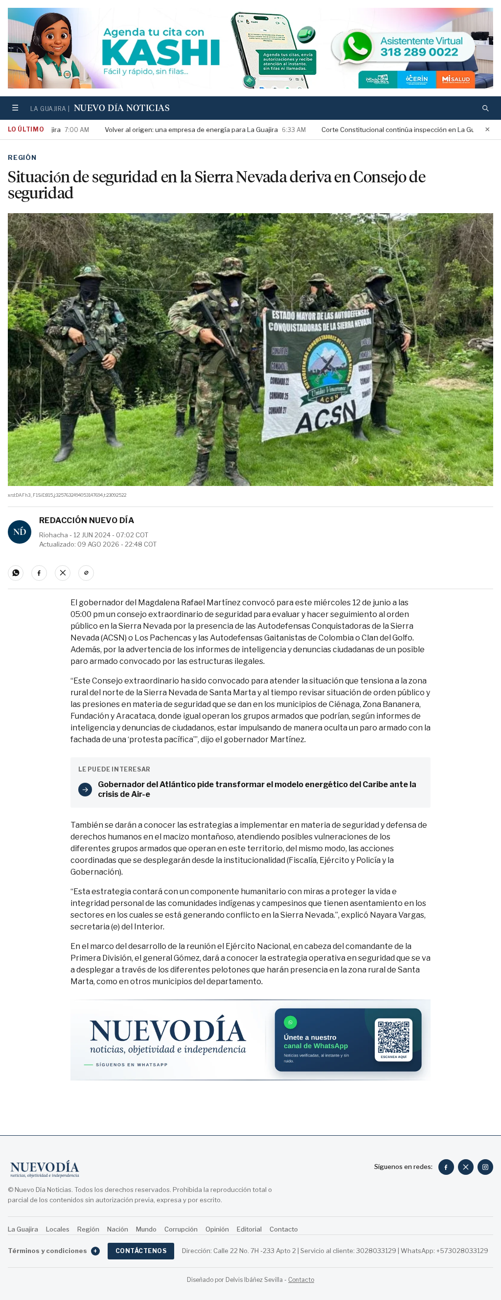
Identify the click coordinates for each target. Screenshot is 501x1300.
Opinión (217, 1229)
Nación (117, 1229)
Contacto (284, 1229)
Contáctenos (140, 1251)
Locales (57, 1229)
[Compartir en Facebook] (39, 573)
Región (22, 157)
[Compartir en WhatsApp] (15, 573)
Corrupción (181, 1229)
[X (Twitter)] (466, 1167)
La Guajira (23, 1229)
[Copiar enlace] (86, 573)
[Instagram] (485, 1167)
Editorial (249, 1229)
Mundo (146, 1229)
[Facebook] (446, 1167)
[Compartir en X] (62, 573)
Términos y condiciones (52, 1251)
